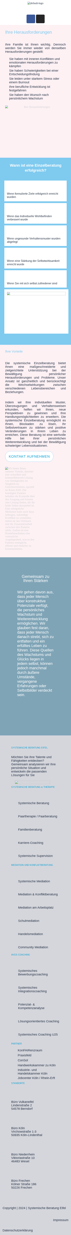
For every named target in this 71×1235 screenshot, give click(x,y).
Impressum (60, 1220)
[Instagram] (40, 19)
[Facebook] (31, 19)
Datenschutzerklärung (18, 1230)
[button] (35, 10)
